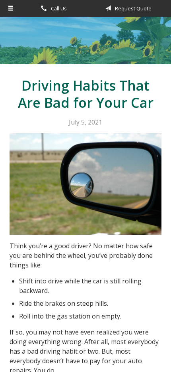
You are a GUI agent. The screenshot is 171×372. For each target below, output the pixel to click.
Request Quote (133, 8)
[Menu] (11, 8)
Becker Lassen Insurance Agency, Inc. (85, 44)
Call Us (58, 8)
